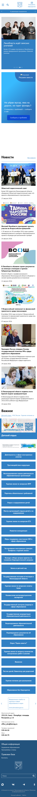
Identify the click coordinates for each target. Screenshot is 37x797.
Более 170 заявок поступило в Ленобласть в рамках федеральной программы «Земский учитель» (18, 51)
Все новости (32, 158)
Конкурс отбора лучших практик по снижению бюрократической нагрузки (18, 559)
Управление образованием (10, 747)
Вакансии (18, 662)
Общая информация (10, 744)
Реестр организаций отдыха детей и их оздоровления (18, 512)
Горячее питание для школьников (18, 681)
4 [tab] (20, 68)
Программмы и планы (8, 750)
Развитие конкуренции (18, 531)
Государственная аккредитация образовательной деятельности (18, 615)
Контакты (4, 758)
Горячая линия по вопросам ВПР (18, 484)
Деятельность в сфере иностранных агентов (18, 456)
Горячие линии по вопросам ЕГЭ (18, 521)
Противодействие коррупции (18, 465)
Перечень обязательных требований (18, 493)
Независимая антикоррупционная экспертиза (18, 596)
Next (36, 703)
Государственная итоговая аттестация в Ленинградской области (18, 577)
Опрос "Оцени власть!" (18, 643)
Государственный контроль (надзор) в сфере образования (18, 606)
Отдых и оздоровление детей (18, 503)
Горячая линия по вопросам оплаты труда (18, 587)
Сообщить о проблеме (18, 118)
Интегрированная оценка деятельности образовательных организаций (18, 474)
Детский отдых (9, 435)
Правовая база (8, 754)
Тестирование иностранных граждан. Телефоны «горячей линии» (18, 549)
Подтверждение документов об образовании (18, 634)
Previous (1, 703)
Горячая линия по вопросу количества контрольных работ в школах (18, 652)
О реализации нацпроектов (18, 11)
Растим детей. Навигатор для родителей (18, 671)
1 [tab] (15, 68)
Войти (24, 795)
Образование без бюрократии (18, 690)
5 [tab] (22, 68)
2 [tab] (17, 68)
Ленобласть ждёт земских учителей (16, 44)
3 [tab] (18, 68)
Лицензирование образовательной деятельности (18, 624)
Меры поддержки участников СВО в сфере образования (18, 540)
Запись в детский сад (19, 568)
